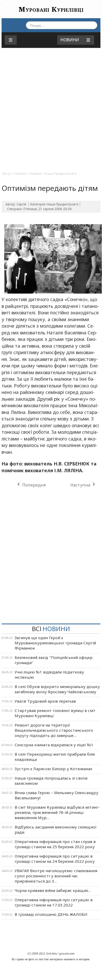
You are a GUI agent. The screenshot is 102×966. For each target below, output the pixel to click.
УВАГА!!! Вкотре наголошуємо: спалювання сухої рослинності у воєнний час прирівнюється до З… (56, 876)
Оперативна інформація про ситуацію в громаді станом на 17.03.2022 (54, 902)
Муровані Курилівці (51, 9)
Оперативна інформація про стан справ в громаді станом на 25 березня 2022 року (55, 844)
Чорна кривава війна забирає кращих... (52, 890)
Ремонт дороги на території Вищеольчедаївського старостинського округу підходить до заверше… (54, 730)
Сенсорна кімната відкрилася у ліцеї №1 (54, 744)
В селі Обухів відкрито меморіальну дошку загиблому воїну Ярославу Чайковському (57, 689)
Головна (20, 173)
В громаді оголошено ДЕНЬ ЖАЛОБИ (51, 914)
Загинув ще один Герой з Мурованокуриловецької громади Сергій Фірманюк (55, 643)
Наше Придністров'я (60, 173)
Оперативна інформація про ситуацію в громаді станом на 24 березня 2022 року (55, 858)
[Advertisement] (51, 114)
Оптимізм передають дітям (50, 188)
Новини (36, 173)
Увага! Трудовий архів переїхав (45, 701)
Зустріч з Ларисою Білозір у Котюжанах (53, 768)
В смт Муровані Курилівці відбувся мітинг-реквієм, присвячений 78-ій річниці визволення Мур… (57, 812)
